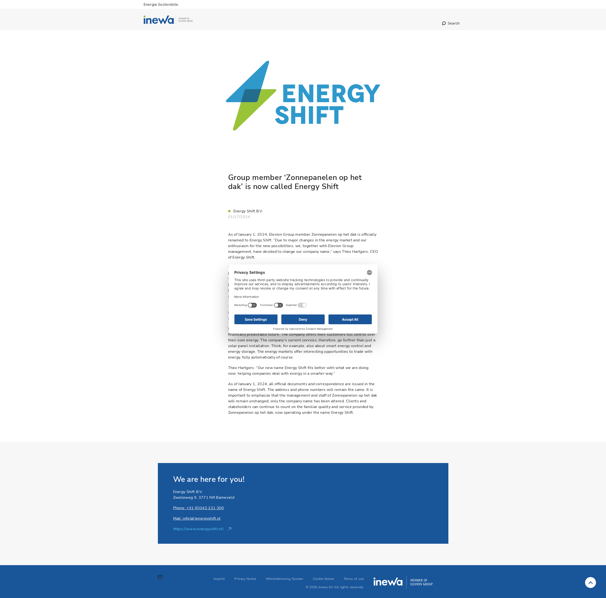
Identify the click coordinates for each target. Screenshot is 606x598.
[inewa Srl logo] (168, 20)
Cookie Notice (323, 579)
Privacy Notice (245, 579)
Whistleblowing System (284, 579)
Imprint (219, 579)
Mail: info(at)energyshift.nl (197, 518)
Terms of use (354, 579)
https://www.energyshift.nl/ (198, 529)
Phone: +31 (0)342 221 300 (198, 508)
